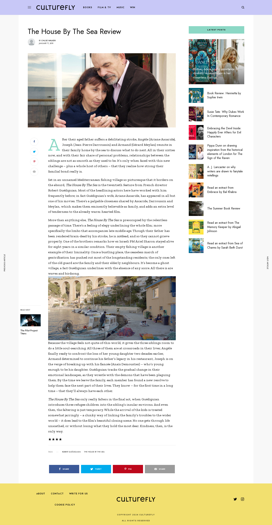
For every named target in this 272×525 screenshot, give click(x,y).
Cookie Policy (65, 504)
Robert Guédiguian (71, 452)
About (40, 493)
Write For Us (78, 493)
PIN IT (114, 308)
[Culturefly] (56, 7)
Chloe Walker (48, 40)
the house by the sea (94, 452)
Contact (57, 493)
